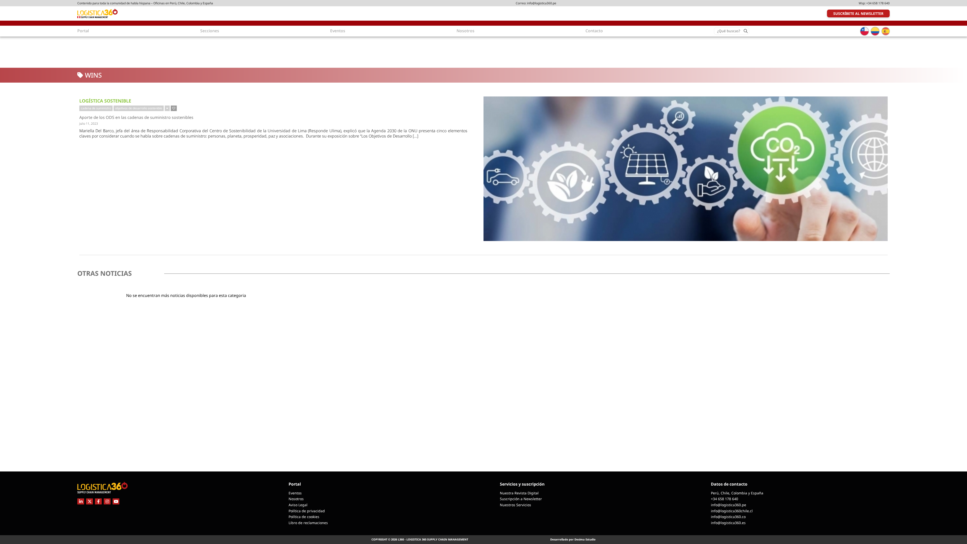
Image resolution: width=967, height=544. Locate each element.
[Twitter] (89, 501)
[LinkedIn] (81, 501)
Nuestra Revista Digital (519, 493)
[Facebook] (98, 501)
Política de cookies (304, 516)
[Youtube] (116, 501)
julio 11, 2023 (88, 123)
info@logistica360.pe (541, 3)
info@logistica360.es (728, 522)
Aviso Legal (298, 504)
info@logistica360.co (728, 516)
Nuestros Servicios (515, 504)
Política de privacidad (307, 510)
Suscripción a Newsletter (521, 498)
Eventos (295, 493)
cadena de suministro (96, 108)
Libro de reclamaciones (308, 522)
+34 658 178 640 (878, 3)
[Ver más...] (167, 108)
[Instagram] (107, 501)
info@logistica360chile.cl (732, 510)
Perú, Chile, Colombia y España (737, 493)
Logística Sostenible (105, 101)
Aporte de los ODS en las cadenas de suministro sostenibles (136, 117)
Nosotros (296, 498)
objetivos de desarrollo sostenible (138, 108)
